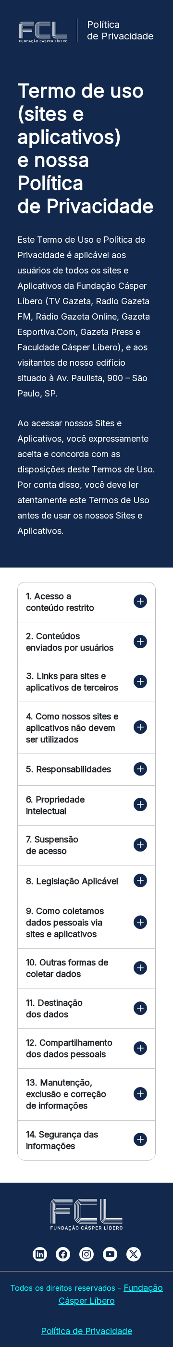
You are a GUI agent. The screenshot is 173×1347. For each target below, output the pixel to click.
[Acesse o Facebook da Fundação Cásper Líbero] (63, 1254)
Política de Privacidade (86, 1331)
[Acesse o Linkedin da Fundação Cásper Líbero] (40, 1254)
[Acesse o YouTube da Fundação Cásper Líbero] (110, 1254)
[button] (140, 601)
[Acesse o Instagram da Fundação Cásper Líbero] (86, 1254)
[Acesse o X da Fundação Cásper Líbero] (133, 1254)
